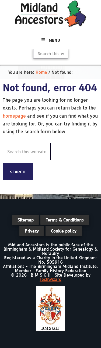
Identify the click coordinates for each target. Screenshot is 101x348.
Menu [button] (54, 40)
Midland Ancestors (50, 13)
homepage (14, 116)
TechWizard (50, 279)
